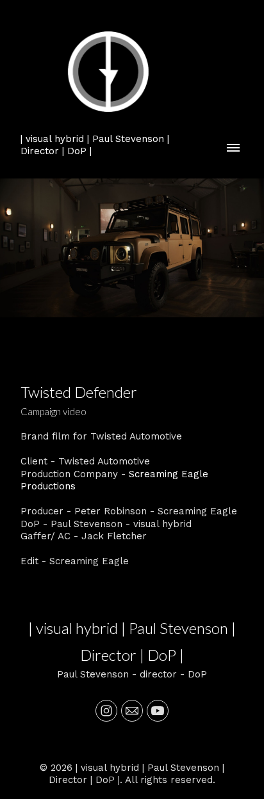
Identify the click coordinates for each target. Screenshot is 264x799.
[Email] (132, 711)
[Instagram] (106, 711)
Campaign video (54, 411)
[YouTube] (158, 711)
